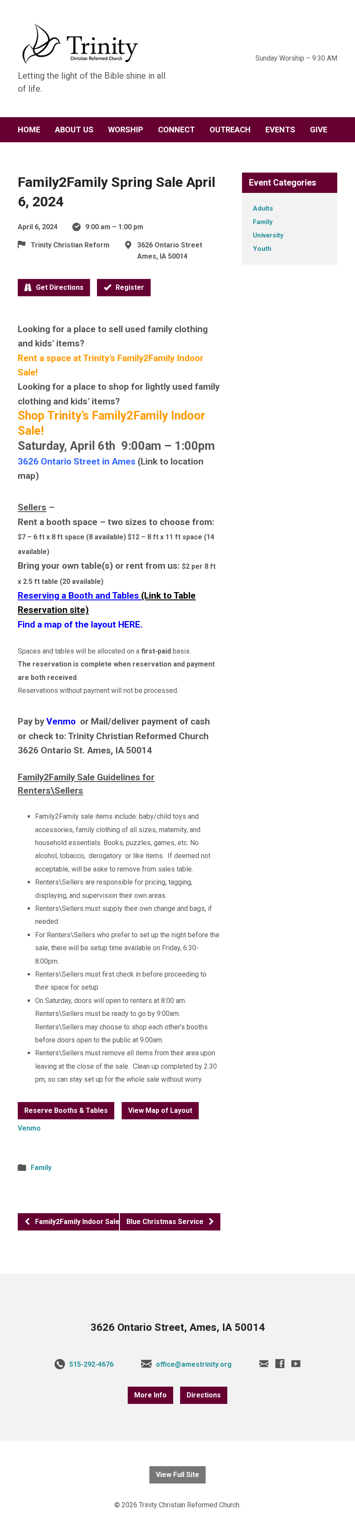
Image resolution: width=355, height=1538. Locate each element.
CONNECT (176, 130)
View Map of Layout (160, 1110)
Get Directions (59, 287)
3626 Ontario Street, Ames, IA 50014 (177, 1327)
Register (129, 287)
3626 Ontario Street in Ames (77, 461)
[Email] (263, 1363)
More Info (150, 1395)
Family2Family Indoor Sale (76, 1222)
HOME (29, 130)
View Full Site (177, 1475)
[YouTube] (295, 1363)
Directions (204, 1395)
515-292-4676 (91, 1364)
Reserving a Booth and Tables (78, 595)
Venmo (62, 721)
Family (41, 1167)
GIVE (318, 130)
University (268, 235)
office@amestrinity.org (194, 1364)
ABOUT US (74, 130)
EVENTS (280, 130)
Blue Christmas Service (165, 1222)
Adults (263, 208)
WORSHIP (125, 130)
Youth (262, 249)
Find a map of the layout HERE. (80, 624)
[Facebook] (279, 1363)
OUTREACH (230, 130)
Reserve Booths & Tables (66, 1110)
